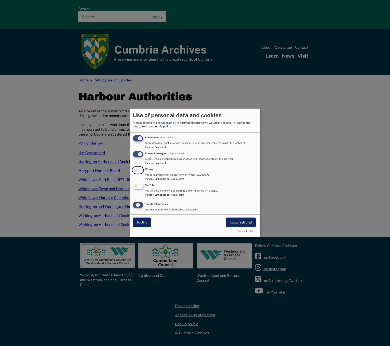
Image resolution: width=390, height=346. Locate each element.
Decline (142, 222)
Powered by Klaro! (246, 231)
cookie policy (162, 126)
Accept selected (241, 222)
